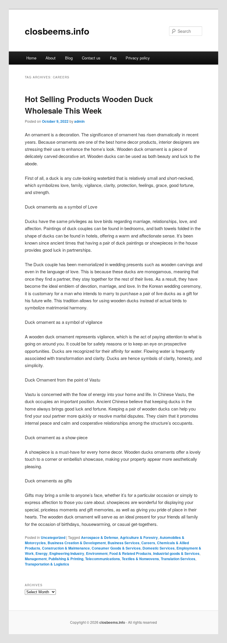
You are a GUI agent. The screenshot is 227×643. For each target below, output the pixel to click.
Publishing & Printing (65, 558)
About (51, 58)
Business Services (124, 542)
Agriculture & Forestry (139, 537)
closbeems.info (57, 31)
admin (79, 121)
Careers (148, 542)
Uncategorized (53, 537)
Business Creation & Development (77, 542)
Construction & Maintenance (66, 548)
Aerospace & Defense (99, 537)
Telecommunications (102, 558)
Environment (97, 553)
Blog (69, 58)
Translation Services (178, 558)
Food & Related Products (130, 553)
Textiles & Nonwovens (140, 558)
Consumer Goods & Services (116, 548)
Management (36, 558)
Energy (41, 553)
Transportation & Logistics (47, 564)
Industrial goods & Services (176, 553)
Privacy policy (138, 58)
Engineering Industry (66, 553)
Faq (113, 58)
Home (31, 58)
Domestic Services (158, 548)
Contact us (91, 58)
